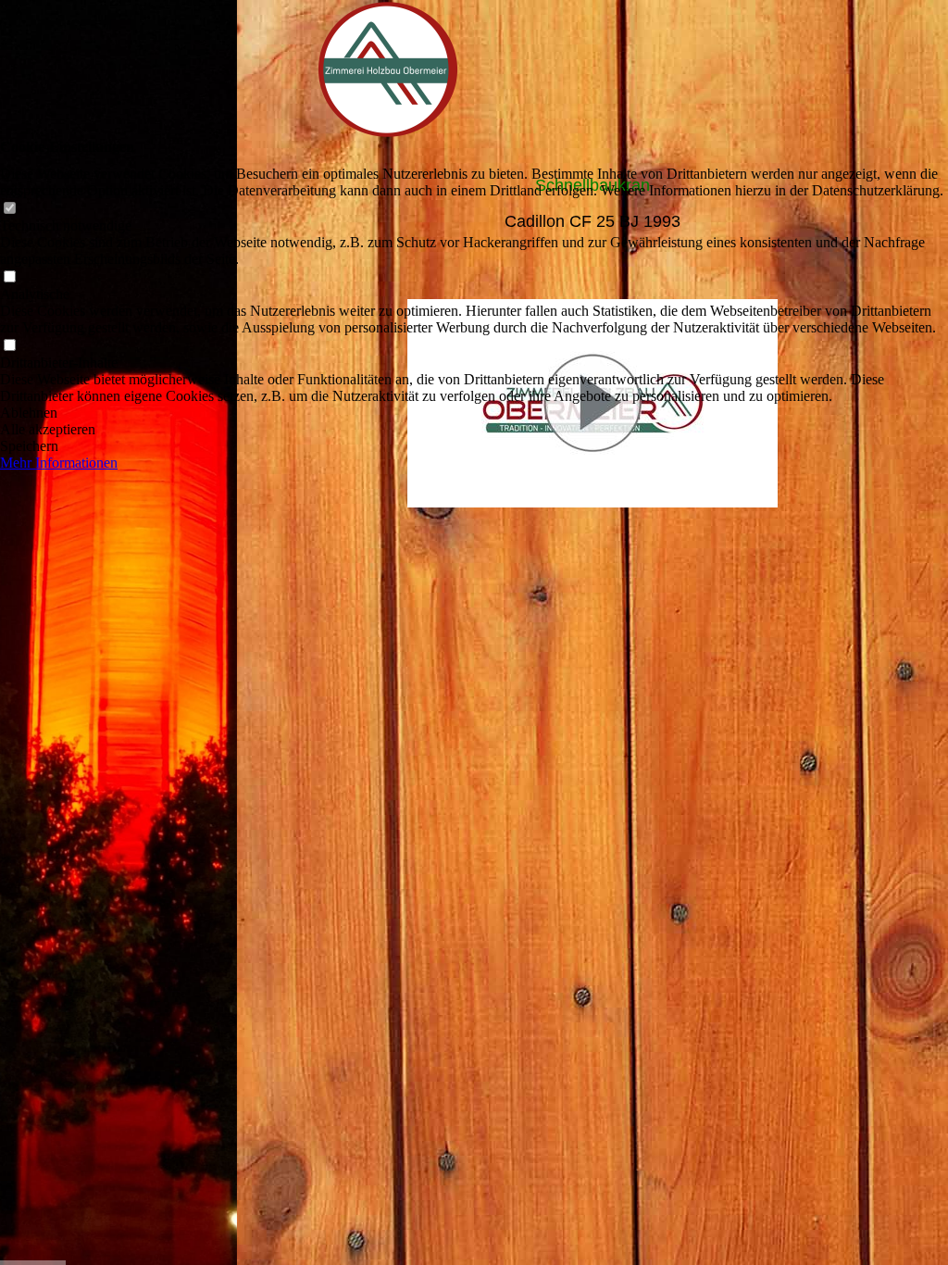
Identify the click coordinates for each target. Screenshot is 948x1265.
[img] (118, 632)
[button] (474, 413)
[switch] (9, 209)
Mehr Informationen (59, 462)
